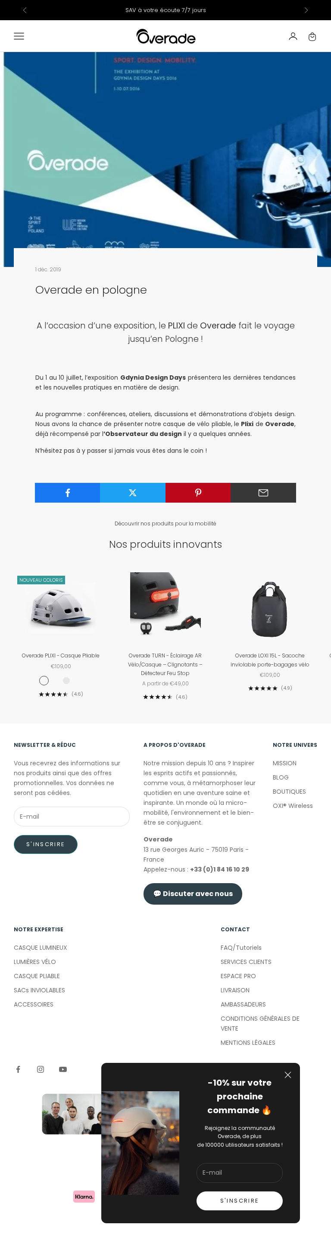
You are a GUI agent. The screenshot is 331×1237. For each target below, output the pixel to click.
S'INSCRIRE (239, 1201)
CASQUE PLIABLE (37, 976)
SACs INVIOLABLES (39, 990)
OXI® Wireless (293, 805)
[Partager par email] (263, 492)
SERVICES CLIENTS (246, 962)
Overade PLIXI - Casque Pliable (61, 655)
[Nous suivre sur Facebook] (18, 1069)
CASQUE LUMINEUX (40, 947)
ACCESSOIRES (33, 1004)
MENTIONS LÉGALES (248, 1042)
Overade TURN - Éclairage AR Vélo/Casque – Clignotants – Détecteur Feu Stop (165, 664)
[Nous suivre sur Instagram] (40, 1069)
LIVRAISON (235, 990)
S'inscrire (45, 844)
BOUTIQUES (289, 791)
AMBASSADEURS (243, 1004)
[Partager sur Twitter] (132, 492)
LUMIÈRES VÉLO (35, 962)
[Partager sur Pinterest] (198, 492)
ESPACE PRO (238, 976)
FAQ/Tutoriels (241, 947)
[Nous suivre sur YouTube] (63, 1069)
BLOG (281, 777)
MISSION (285, 763)
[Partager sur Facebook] (67, 492)
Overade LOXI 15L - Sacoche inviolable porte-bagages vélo (270, 660)
